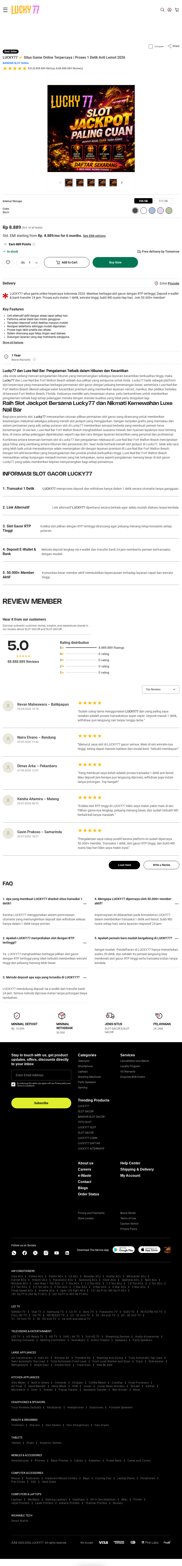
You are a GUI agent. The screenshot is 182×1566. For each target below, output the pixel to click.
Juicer (87, 1386)
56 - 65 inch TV (47, 1318)
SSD (33, 1481)
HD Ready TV (35, 1336)
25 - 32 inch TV (80, 1315)
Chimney (60, 1382)
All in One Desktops (103, 1499)
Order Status (88, 1194)
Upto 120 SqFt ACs (72, 1290)
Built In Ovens (40, 1382)
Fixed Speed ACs (22, 1290)
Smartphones (20, 1460)
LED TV (16, 1336)
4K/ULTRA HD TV (151, 1311)
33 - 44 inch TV (106, 1315)
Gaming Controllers (52, 1340)
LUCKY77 (83, 1106)
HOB (75, 1386)
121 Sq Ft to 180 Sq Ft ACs (108, 1290)
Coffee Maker (97, 1382)
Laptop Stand (126, 1478)
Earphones (96, 1407)
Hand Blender (37, 1386)
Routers (118, 1503)
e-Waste (84, 1175)
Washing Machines (89, 1076)
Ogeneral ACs (130, 1279)
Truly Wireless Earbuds (26, 1407)
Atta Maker (18, 1382)
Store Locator (86, 1218)
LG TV (73, 1311)
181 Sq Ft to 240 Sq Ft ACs (29, 1294)
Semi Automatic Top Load (28, 1361)
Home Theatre (100, 1340)
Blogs (83, 1188)
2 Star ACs (80, 1287)
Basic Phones (59, 1460)
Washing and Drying (110, 1357)
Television (84, 1061)
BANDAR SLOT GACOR (91, 1116)
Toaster (48, 1389)
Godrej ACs (113, 1276)
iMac (124, 1499)
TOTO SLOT (84, 1122)
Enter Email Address (29, 1075)
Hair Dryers (102, 1425)
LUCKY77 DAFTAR (89, 1143)
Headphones (75, 1407)
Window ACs (19, 1283)
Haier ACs (109, 1279)
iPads (30, 1442)
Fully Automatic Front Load (69, 1361)
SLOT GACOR (85, 1111)
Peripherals (147, 1478)
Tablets (16, 1442)
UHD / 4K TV (71, 1336)
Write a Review (161, 865)
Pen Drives (18, 1481)
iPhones (40, 1460)
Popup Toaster (68, 1389)
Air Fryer (16, 1386)
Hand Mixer (58, 1386)
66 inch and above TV (76, 1318)
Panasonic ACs (63, 1279)
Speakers (121, 1340)
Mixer (136, 1389)
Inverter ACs (47, 1290)
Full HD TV (93, 1336)
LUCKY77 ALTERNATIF (91, 1148)
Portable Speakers (121, 1407)
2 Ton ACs (155, 1283)
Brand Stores (128, 1213)
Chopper (77, 1382)
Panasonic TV (108, 1311)
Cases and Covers (139, 1460)
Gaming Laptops (56, 1499)
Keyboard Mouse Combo (61, 1478)
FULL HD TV (19, 1315)
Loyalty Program (130, 1066)
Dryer (139, 1361)
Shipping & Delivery (137, 1169)
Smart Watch (19, 1520)
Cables (78, 1460)
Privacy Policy (128, 1229)
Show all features (13, 342)
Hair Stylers (53, 1425)
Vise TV (37, 1311)
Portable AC (83, 1357)
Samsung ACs (88, 1279)
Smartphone (85, 1066)
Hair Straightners (78, 1425)
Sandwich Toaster (95, 1389)
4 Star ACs (119, 1287)
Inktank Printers (69, 1503)
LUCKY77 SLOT (87, 1127)
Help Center (130, 1163)
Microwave (18, 1389)
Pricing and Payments (91, 1213)
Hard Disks (49, 1481)
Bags (86, 1478)
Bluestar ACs (92, 1276)
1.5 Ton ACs (114, 1283)
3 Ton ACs (60, 1287)
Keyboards (33, 1478)
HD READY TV (56, 1315)
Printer (137, 1499)
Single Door (41, 1365)
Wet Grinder (120, 1389)
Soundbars (78, 1340)
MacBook (34, 1499)
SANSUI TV (18, 1311)
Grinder (135, 1386)
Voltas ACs (36, 1276)
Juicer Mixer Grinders (111, 1386)
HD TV (37, 1315)
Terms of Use (128, 1218)
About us (85, 1163)
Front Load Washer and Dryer (111, 1361)
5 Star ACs (139, 1287)
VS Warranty (127, 1071)
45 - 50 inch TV (131, 1315)
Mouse (15, 1478)
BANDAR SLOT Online (16, 63)
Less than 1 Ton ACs (47, 1283)
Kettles (150, 1386)
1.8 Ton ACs (135, 1283)
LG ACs (73, 1276)
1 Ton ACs (72, 1283)
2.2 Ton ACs (19, 1287)
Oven (34, 1389)
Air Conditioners (21, 1357)
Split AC (43, 1357)
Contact (84, 1182)
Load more (124, 865)
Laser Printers (44, 1503)
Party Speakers (87, 1082)
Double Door (63, 1365)
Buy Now (115, 262)
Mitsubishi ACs (136, 1276)
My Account (130, 1175)
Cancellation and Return (134, 1061)
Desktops (79, 1499)
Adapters (95, 1460)
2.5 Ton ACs (41, 1287)
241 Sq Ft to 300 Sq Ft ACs (70, 1294)
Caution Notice (129, 1223)
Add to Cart (69, 262)
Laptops (83, 1071)
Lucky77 (8, 380)
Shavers (35, 1425)
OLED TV (129, 1311)
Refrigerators (19, 1365)
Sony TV (88, 1311)
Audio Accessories (147, 1336)
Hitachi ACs (39, 1279)
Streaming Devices (117, 1336)
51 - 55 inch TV (21, 1318)
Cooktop (117, 1382)
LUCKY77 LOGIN (87, 1138)
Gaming (82, 1087)
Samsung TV (55, 1311)
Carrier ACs (18, 1279)
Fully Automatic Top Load (145, 1357)
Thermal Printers (96, 1503)
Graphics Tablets (50, 1442)
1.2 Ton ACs (93, 1283)
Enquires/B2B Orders (132, 1076)
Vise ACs (17, 1276)
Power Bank (114, 1460)
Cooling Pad (103, 1478)
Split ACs (151, 1279)
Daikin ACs (56, 1276)
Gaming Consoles (22, 1340)
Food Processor (139, 1382)
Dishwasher (156, 1361)
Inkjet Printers (20, 1503)
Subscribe (41, 1103)
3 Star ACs (100, 1287)
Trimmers (17, 1425)
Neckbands (54, 1407)
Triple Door (84, 1365)
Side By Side (104, 1365)
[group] (143, 200)
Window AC (61, 1357)
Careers (84, 1169)
